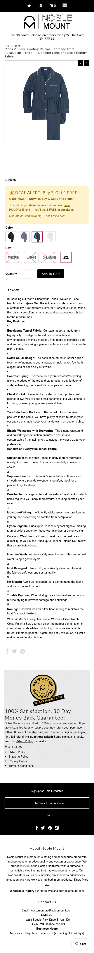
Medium (13, 257)
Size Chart (12, 290)
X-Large (49, 257)
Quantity (11, 273)
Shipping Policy (18, 756)
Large (31, 257)
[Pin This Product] (22, 652)
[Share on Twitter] (14, 652)
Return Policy (24, 741)
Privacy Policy (18, 761)
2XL (66, 257)
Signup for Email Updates (47, 791)
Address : (46, 915)
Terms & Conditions (21, 765)
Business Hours (47, 928)
